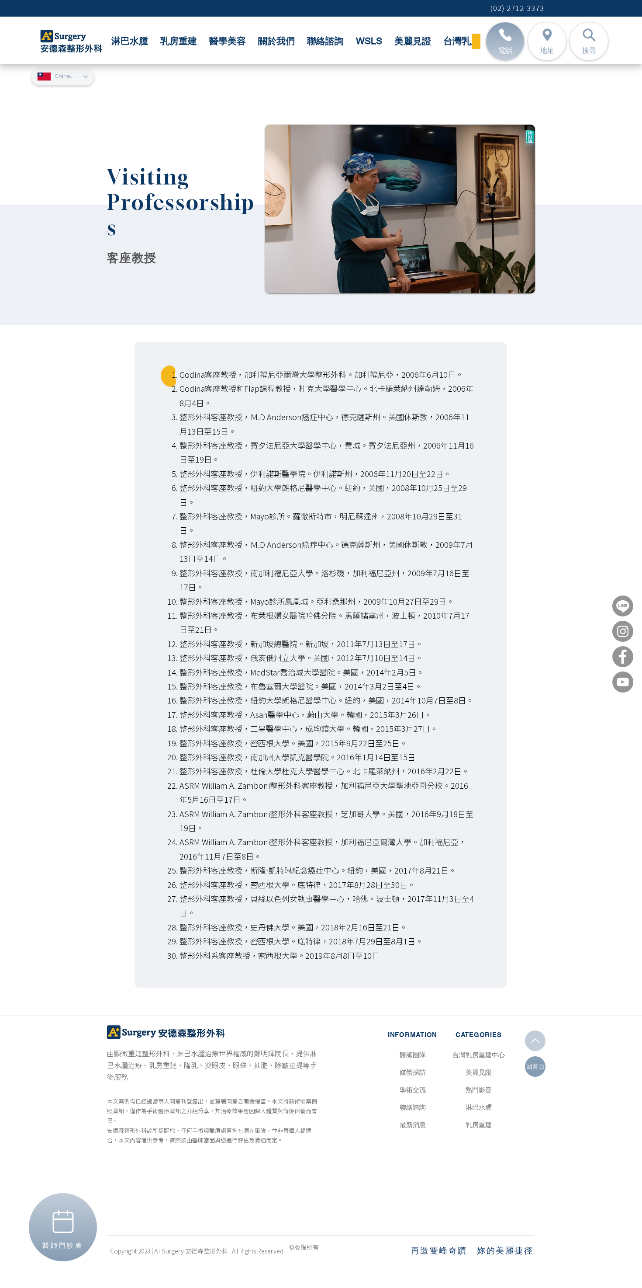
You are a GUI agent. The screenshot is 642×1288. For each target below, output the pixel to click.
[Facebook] (622, 656)
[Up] (535, 1040)
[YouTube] (622, 682)
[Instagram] (622, 631)
